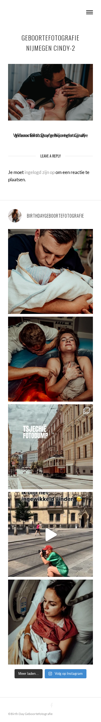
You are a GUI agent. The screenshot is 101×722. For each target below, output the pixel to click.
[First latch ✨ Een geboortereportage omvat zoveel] (50, 622)
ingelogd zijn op (40, 172)
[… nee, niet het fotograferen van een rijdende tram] (50, 534)
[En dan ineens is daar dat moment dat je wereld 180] (50, 271)
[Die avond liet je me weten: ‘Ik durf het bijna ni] (50, 359)
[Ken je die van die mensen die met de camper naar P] (50, 446)
